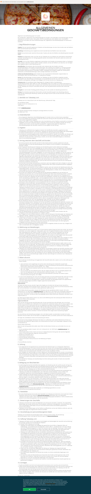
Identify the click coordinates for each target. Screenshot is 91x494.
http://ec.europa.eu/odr (39, 383)
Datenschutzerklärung (52, 416)
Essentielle (43, 489)
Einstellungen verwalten (50, 483)
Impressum (60, 6)
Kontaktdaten (51, 6)
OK (29, 489)
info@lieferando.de (25, 108)
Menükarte (32, 6)
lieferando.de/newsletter (44, 395)
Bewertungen (41, 6)
